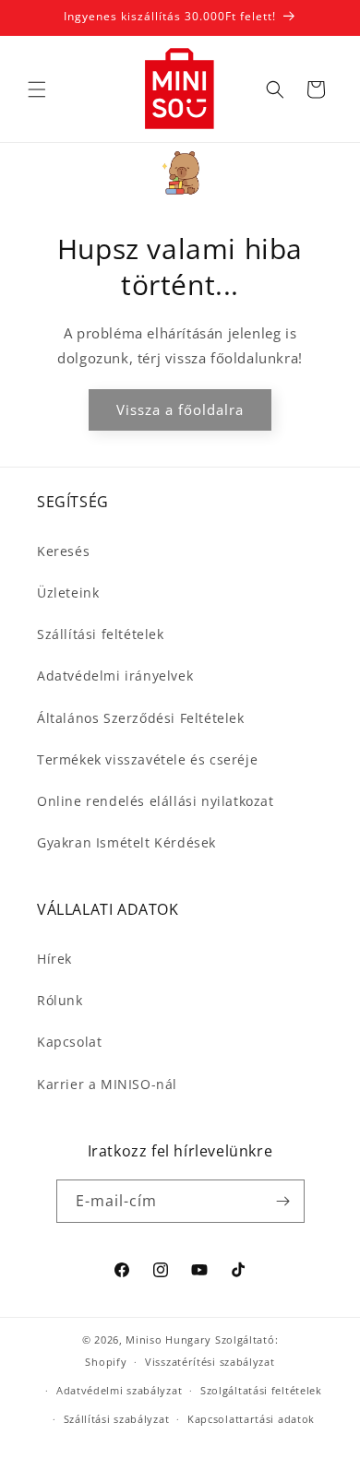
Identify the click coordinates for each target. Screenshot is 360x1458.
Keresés (63, 551)
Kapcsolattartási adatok (251, 1419)
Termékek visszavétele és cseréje (147, 759)
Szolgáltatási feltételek (261, 1390)
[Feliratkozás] (283, 1201)
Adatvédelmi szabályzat (119, 1390)
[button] (37, 89)
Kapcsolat (69, 1041)
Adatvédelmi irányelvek (115, 675)
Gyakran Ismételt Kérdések (126, 842)
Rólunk (60, 1000)
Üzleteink (68, 592)
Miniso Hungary (168, 1339)
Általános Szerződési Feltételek (141, 718)
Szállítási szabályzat (117, 1419)
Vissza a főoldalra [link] (180, 409)
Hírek (54, 958)
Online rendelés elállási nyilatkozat (155, 801)
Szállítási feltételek (100, 634)
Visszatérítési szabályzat (210, 1362)
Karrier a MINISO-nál (107, 1084)
